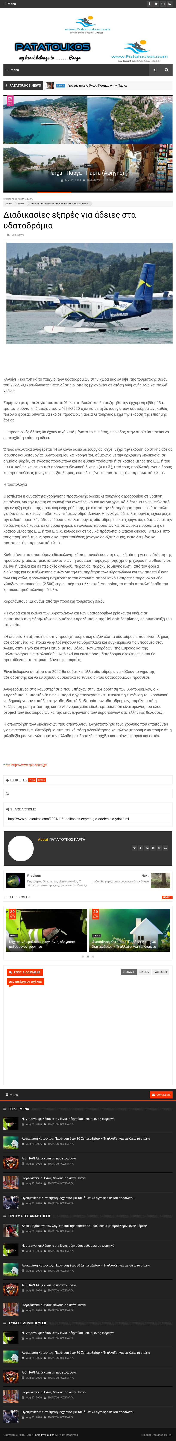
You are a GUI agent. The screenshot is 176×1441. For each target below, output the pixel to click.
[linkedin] (165, 848)
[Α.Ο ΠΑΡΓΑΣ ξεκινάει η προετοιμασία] (10, 1162)
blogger (129, 972)
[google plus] (146, 848)
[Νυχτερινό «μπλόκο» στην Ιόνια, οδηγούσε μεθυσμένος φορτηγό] (129, 930)
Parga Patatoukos (43, 1434)
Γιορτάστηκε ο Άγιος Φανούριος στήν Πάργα (54, 1178)
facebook (160, 972)
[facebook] (140, 848)
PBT (170, 1434)
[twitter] (134, 848)
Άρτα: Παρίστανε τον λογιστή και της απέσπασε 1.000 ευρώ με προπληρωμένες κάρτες (41, 946)
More (166, 897)
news (60, 85)
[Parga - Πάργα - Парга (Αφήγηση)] (87, 143)
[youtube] (153, 848)
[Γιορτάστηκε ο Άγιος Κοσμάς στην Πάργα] (50, 85)
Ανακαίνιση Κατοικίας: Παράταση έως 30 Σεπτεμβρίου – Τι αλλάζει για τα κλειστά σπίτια (86, 1139)
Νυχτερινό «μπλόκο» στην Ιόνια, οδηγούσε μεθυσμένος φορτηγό (68, 1119)
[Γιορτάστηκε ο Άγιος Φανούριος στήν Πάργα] (10, 1182)
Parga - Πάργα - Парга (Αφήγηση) (88, 173)
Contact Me (163, 1094)
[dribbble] (159, 848)
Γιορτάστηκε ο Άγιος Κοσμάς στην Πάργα (97, 85)
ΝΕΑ (14, 235)
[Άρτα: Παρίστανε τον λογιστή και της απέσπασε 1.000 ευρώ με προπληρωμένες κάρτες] (46, 930)
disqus (144, 972)
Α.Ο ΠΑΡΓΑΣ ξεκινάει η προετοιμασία (49, 1158)
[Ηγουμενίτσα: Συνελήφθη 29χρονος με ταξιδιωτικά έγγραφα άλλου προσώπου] (10, 1202)
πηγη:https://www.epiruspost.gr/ (25, 765)
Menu (12, 4)
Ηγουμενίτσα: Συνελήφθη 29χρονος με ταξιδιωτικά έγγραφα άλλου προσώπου (78, 1198)
